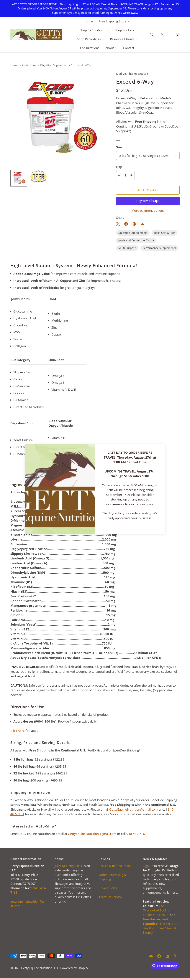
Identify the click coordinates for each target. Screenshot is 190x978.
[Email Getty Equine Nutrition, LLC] (151, 956)
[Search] (152, 34)
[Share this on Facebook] (126, 224)
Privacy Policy (108, 888)
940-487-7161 (136, 834)
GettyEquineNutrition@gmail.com (133, 809)
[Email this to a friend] (142, 224)
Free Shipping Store (112, 21)
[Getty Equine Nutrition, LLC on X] (175, 956)
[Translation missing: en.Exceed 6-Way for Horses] (18, 178)
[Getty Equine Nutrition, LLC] (36, 34)
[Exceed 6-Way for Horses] (58, 119)
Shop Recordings (89, 39)
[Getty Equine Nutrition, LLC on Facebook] (159, 956)
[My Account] (162, 34)
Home (88, 21)
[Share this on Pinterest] (134, 224)
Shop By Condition (92, 30)
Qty (119, 167)
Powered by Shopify (74, 968)
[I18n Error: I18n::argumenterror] (38, 176)
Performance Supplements (159, 248)
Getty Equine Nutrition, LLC (40, 968)
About (109, 48)
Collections (29, 65)
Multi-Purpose (127, 248)
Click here (17, 730)
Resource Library (122, 39)
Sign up (148, 866)
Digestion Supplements (55, 65)
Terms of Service (110, 897)
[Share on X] (119, 224)
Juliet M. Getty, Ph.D (68, 866)
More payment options (147, 210)
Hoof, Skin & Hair (164, 232)
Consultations (89, 48)
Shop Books (123, 30)
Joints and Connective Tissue (136, 240)
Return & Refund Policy (115, 866)
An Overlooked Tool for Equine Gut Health (157, 910)
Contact (128, 48)
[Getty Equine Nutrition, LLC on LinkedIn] (167, 956)
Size (119, 147)
